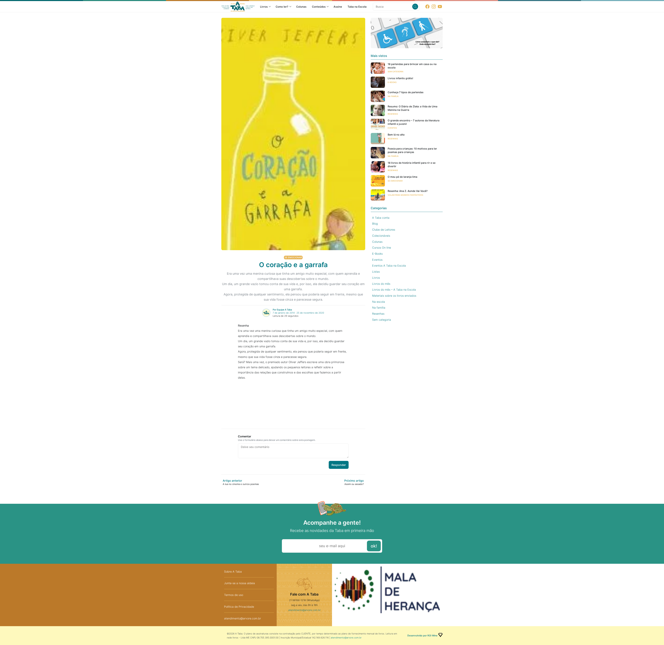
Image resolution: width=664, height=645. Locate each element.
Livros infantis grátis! (400, 78)
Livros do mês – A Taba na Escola (394, 289)
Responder (338, 465)
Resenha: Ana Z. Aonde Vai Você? (408, 190)
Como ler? (282, 6)
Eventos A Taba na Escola (389, 265)
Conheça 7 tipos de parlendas (405, 92)
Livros (264, 6)
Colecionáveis (381, 235)
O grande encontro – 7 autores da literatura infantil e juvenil (413, 122)
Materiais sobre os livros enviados (394, 295)
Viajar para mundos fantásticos (405, 195)
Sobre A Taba (233, 571)
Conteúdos (319, 6)
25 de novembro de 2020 (310, 312)
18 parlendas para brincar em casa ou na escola (412, 66)
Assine (338, 6)
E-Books (392, 82)
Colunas (301, 6)
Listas (376, 271)
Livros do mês (381, 283)
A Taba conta (380, 217)
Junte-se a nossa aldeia (239, 583)
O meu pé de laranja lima (402, 176)
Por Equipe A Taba (282, 309)
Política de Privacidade (239, 606)
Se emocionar (293, 257)
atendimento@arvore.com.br (242, 618)
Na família (393, 96)
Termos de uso (233, 595)
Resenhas (393, 114)
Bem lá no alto (396, 134)
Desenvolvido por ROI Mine (422, 635)
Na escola (378, 301)
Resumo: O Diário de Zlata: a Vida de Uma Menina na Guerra (412, 108)
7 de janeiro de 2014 (284, 312)
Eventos (392, 128)
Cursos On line (381, 247)
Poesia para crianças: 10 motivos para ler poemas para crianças (412, 150)
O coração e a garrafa (293, 264)
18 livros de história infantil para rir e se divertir (411, 164)
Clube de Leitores (383, 229)
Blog (375, 223)
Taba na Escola (357, 6)
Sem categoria (395, 71)
